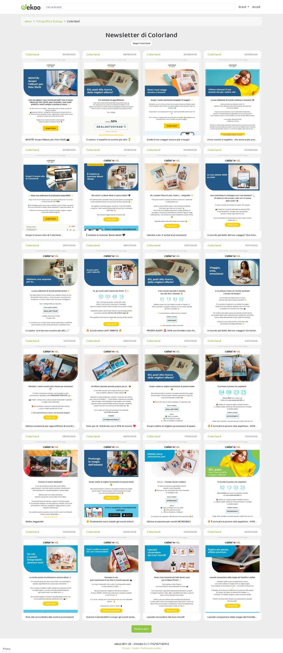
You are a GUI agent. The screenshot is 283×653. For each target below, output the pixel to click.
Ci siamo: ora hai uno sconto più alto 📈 (47, 330)
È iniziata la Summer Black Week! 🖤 (105, 235)
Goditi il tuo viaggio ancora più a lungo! (168, 139)
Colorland (32, 54)
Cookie (135, 648)
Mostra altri (141, 629)
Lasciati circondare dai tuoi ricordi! (166, 617)
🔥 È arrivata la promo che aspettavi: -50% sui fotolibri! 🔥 (233, 521)
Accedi (256, 7)
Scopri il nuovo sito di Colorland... (44, 235)
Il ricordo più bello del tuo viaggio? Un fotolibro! (233, 330)
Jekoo (28, 21)
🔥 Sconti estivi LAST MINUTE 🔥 (104, 330)
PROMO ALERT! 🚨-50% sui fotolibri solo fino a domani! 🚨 (172, 330)
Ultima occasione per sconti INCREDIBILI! (169, 521)
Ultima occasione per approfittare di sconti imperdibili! (51, 426)
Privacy (6, 648)
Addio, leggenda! (35, 521)
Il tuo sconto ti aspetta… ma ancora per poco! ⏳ (233, 139)
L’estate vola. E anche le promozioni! (167, 235)
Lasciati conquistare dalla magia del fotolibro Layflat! (233, 617)
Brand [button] (243, 7)
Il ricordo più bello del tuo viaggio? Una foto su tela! (233, 235)
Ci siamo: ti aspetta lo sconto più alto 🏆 (108, 139)
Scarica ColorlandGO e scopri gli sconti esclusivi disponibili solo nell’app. (111, 617)
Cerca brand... (52, 13)
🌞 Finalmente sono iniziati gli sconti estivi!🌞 (111, 521)
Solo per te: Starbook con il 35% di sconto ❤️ (111, 426)
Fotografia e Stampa (49, 21)
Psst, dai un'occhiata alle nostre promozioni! (50, 617)
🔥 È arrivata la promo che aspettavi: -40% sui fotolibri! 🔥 (233, 426)
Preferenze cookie (151, 648)
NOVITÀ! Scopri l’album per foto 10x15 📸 (47, 139)
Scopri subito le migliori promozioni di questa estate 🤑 (172, 426)
